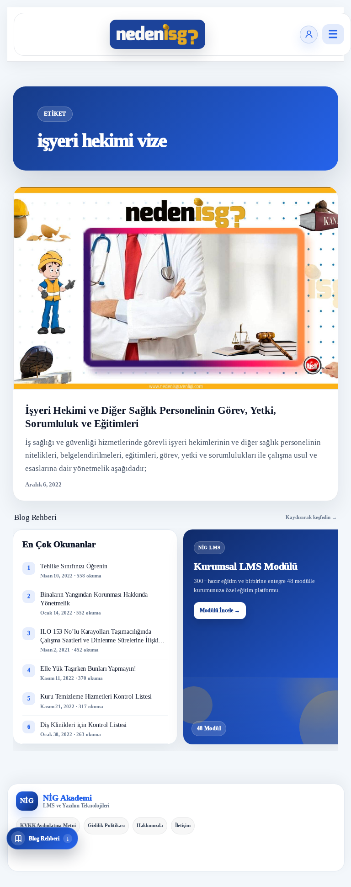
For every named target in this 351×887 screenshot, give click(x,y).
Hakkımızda (150, 825)
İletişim (183, 825)
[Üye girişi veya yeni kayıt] (309, 34)
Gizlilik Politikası (106, 825)
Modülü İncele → (220, 610)
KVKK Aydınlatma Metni (48, 825)
